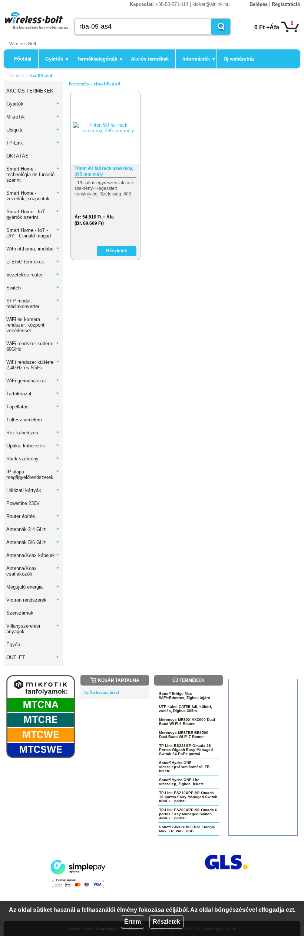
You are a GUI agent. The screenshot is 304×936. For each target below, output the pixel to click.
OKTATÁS (17, 156)
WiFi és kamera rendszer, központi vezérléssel (33, 325)
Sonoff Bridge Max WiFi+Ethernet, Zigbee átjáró (184, 696)
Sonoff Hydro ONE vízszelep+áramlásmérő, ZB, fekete (185, 767)
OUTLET (33, 657)
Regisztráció (286, 4)
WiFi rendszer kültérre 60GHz (33, 346)
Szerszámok (19, 613)
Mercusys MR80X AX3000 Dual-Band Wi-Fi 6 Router (187, 722)
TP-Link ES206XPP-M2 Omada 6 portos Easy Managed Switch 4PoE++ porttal (188, 814)
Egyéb (13, 644)
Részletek (166, 922)
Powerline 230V (23, 503)
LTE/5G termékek (33, 262)
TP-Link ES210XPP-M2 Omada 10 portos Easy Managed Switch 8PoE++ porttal (188, 797)
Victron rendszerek (33, 600)
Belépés (259, 4)
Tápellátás (33, 406)
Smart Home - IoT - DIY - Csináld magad (33, 233)
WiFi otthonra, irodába (33, 249)
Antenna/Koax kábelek (33, 555)
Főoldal (23, 59)
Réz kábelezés (33, 432)
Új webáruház (239, 59)
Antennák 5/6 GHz (33, 542)
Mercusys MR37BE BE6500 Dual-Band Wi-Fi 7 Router (183, 735)
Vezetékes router (33, 275)
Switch (33, 288)
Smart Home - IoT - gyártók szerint (33, 214)
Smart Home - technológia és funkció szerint (33, 174)
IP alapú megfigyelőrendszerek (33, 474)
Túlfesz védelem (24, 419)
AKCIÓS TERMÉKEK (29, 91)
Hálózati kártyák (33, 490)
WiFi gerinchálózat (33, 380)
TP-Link (33, 143)
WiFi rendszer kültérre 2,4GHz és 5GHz (33, 364)
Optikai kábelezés (33, 445)
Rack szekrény (33, 458)
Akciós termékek (150, 59)
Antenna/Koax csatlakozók (33, 571)
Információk (198, 59)
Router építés (33, 516)
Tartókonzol (33, 393)
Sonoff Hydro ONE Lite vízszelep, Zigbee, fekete (181, 782)
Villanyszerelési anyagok (33, 628)
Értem (132, 922)
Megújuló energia (33, 587)
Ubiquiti (33, 130)
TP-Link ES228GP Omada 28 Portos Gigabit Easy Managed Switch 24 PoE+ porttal (186, 750)
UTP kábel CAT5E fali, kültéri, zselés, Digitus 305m (185, 709)
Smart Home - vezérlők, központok (33, 195)
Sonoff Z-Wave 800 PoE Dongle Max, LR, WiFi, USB (187, 829)
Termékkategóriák (99, 59)
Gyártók (56, 59)
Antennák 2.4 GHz (33, 529)
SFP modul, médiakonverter (33, 303)
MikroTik (33, 117)
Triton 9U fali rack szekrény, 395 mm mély (104, 171)
